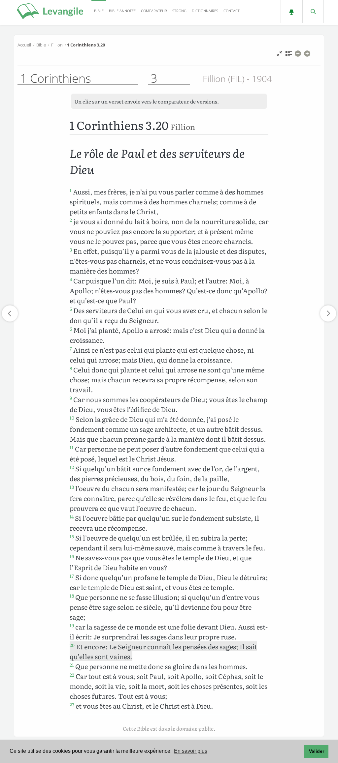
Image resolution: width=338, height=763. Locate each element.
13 (72, 487)
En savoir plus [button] (190, 751)
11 (72, 447)
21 (72, 664)
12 (72, 467)
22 (72, 674)
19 (72, 625)
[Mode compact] (279, 55)
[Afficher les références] (288, 55)
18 (72, 595)
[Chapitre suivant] (328, 313)
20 (72, 645)
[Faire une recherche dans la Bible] (312, 11)
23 (72, 704)
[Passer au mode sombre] (291, 11)
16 (72, 556)
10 (72, 417)
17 (72, 575)
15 (72, 536)
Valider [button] (316, 751)
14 (72, 516)
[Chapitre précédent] (10, 313)
